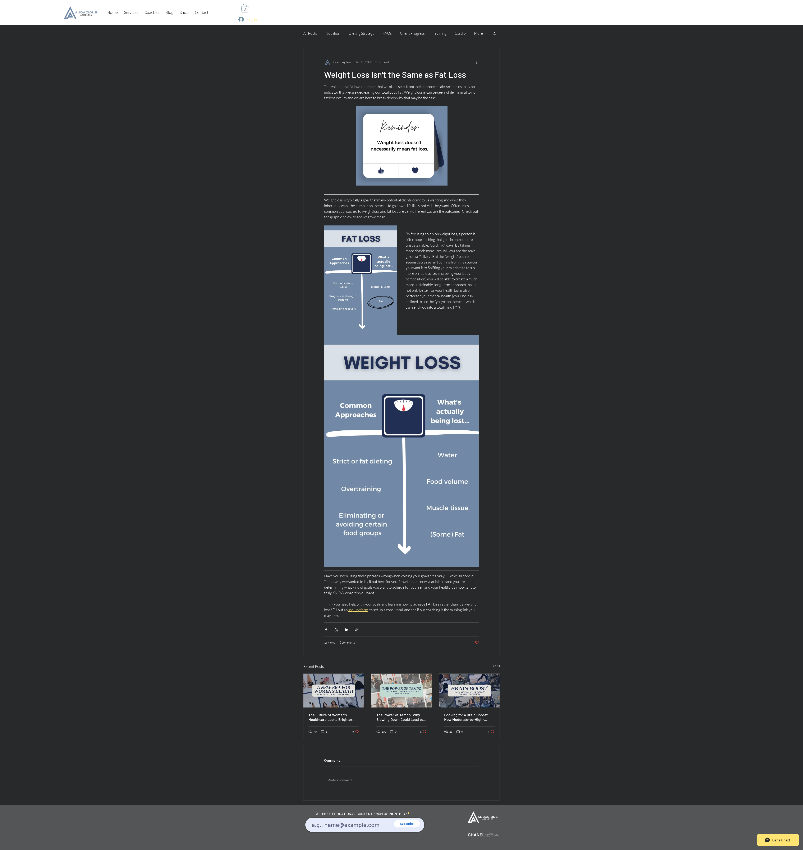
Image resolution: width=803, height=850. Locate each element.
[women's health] (333, 690)
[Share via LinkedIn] (347, 629)
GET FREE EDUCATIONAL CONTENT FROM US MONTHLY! (361, 814)
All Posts (310, 33)
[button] (131, 12)
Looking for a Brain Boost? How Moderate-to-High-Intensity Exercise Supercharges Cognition (466, 717)
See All (496, 666)
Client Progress (412, 33)
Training (439, 33)
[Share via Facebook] (326, 629)
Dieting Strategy (361, 33)
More (478, 33)
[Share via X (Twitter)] (336, 629)
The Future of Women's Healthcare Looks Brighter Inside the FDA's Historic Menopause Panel (330, 717)
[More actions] (476, 62)
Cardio (460, 33)
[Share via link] (357, 629)
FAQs (387, 33)
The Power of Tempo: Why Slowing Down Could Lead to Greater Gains (399, 717)
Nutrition (332, 33)
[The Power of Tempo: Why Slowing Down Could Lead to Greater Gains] (401, 690)
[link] (244, 8)
